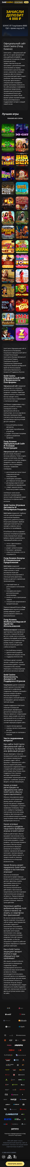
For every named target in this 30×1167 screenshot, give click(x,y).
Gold (7, 2)
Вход (26, 2)
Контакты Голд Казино (15, 1135)
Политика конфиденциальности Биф (15, 1133)
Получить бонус (15, 1164)
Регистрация (18, 2)
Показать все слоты (15, 118)
